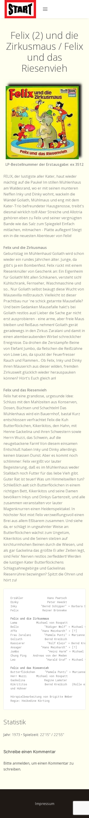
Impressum (44, 803)
